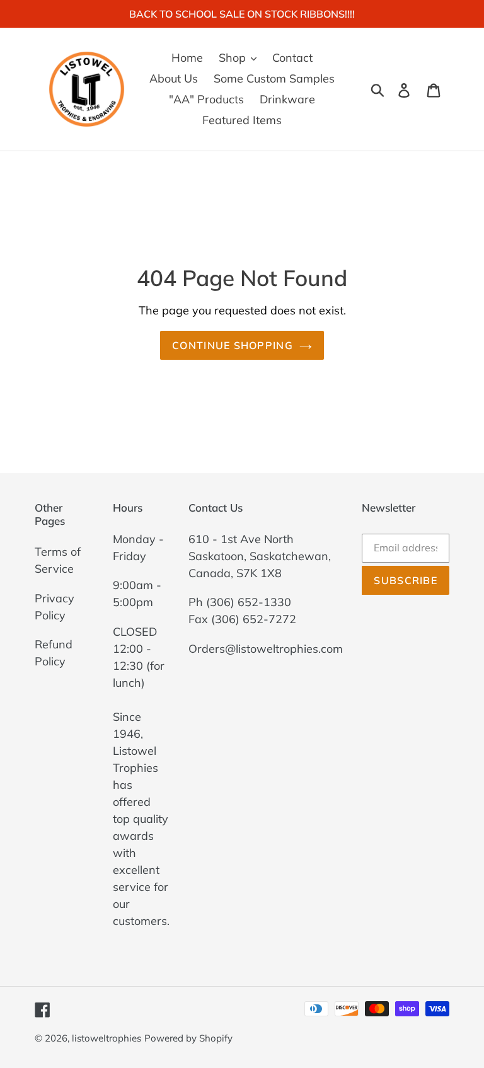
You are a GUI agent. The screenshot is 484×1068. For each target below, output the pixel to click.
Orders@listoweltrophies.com (265, 648)
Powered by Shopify (188, 1038)
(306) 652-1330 (248, 602)
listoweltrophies (106, 1038)
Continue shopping (232, 345)
